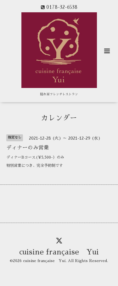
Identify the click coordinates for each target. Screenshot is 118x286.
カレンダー (59, 118)
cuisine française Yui (59, 252)
